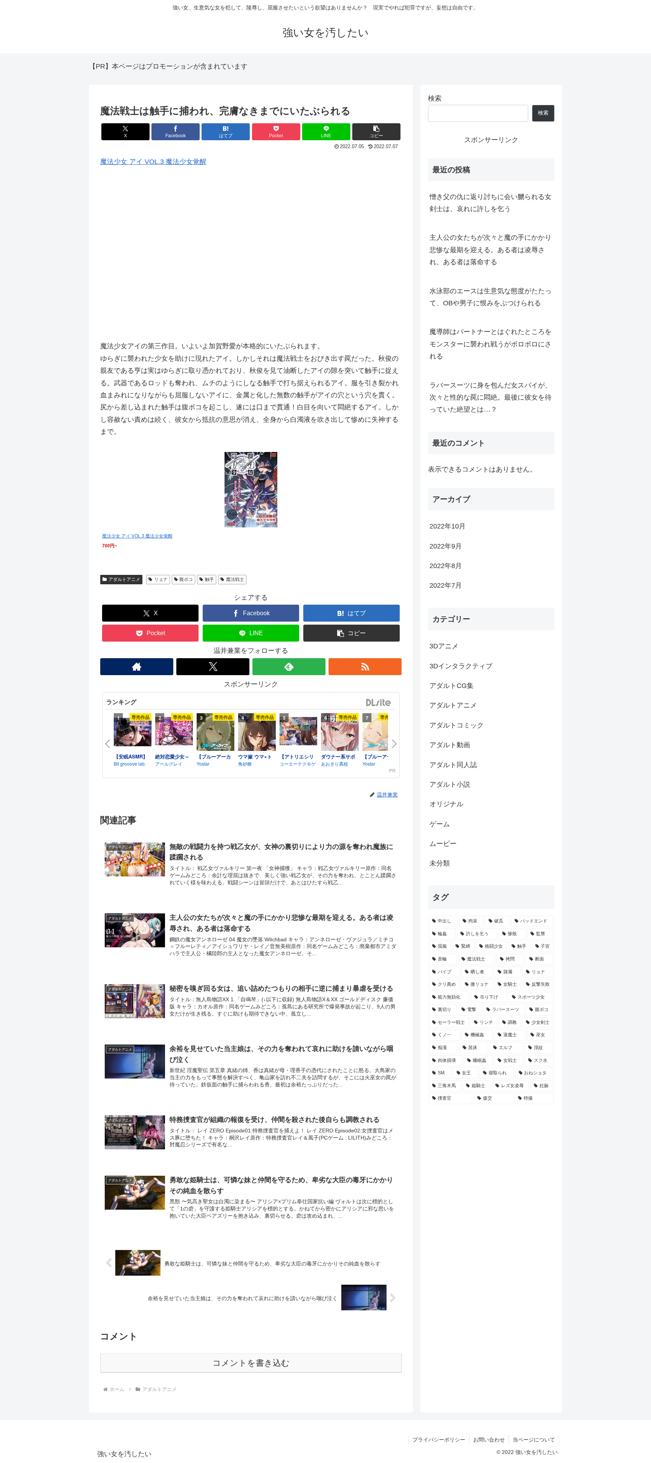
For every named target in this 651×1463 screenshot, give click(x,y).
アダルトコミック (456, 725)
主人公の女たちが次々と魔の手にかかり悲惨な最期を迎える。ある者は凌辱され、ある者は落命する (490, 250)
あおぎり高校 (334, 763)
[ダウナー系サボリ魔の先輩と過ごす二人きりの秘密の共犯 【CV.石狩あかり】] (340, 733)
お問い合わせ (489, 1440)
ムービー (443, 843)
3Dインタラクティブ (460, 665)
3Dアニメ (443, 646)
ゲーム (439, 823)
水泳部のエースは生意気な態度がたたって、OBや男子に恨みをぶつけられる (490, 297)
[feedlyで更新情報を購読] (289, 666)
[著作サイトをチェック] (136, 666)
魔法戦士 (235, 579)
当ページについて (534, 1440)
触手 (209, 579)
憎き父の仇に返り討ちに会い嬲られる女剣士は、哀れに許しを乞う (490, 203)
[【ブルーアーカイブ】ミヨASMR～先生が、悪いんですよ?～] (215, 733)
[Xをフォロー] (212, 666)
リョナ (161, 579)
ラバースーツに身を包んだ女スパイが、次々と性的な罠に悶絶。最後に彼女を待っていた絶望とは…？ (490, 397)
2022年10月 (447, 526)
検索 (435, 98)
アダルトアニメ (124, 579)
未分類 (439, 863)
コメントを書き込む (251, 1363)
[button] (376, 131)
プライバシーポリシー (439, 1440)
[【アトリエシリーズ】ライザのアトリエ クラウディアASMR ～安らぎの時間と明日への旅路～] (298, 732)
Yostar (203, 763)
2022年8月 (445, 566)
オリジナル (446, 804)
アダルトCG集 (451, 685)
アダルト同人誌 (453, 764)
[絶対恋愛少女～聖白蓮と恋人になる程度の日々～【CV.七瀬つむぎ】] (174, 732)
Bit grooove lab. (130, 763)
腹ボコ (186, 579)
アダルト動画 (449, 745)
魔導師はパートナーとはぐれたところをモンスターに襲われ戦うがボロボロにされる (490, 344)
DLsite (378, 703)
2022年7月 (445, 585)
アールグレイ (168, 763)
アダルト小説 (449, 784)
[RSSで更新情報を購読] (365, 666)
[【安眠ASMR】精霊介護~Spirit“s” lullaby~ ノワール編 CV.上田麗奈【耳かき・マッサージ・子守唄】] (132, 733)
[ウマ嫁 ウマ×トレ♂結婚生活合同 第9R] (257, 733)
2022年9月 (445, 546)
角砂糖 (245, 763)
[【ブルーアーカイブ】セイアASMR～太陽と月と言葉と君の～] (381, 733)
